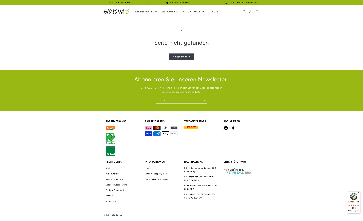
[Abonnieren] (204, 100)
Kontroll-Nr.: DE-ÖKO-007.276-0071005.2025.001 (199, 196)
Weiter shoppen (181, 56)
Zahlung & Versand (115, 190)
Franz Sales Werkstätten (156, 179)
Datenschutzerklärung (116, 185)
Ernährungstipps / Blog (156, 174)
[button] (244, 11)
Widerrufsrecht (113, 174)
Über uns (149, 168)
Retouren (110, 196)
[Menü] (358, 193)
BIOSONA (117, 215)
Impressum (111, 201)
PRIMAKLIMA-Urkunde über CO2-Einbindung (200, 170)
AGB (108, 168)
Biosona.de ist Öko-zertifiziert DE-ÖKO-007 (200, 187)
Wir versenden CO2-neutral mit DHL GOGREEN (199, 179)
